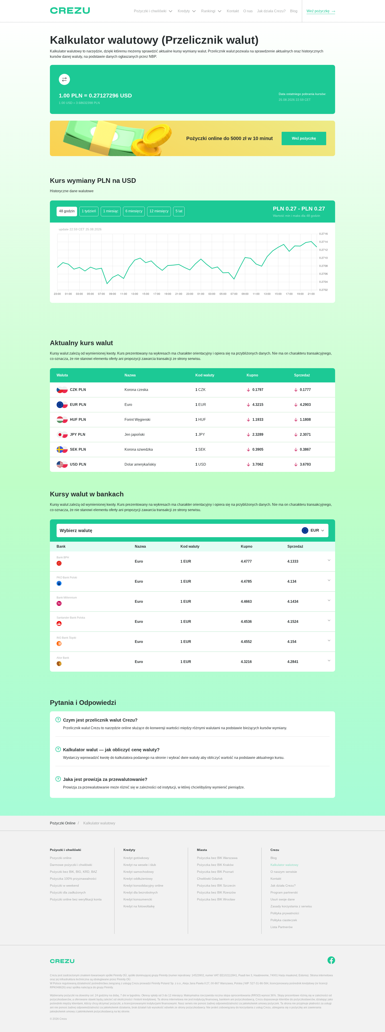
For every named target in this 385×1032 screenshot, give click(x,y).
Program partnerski (284, 892)
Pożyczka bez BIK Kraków (215, 865)
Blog (273, 858)
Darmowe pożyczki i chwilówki (71, 865)
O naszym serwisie (283, 871)
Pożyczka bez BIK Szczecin (216, 885)
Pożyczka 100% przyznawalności (73, 878)
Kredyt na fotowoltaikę (139, 906)
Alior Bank (63, 657)
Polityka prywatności (284, 913)
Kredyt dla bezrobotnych (140, 892)
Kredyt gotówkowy (136, 858)
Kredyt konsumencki (137, 899)
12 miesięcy (158, 211)
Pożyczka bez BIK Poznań (215, 871)
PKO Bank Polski (67, 577)
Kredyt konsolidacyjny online (143, 885)
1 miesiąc (110, 211)
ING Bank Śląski (66, 637)
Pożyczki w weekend (64, 885)
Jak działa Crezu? (283, 885)
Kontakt (275, 878)
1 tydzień (89, 211)
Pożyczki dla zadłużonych (68, 892)
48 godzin (67, 211)
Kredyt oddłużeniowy (138, 878)
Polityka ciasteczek (283, 920)
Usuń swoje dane (282, 899)
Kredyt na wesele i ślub (139, 865)
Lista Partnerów (281, 927)
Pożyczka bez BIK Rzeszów (216, 892)
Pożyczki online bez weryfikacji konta (76, 899)
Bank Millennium (67, 597)
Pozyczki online (61, 858)
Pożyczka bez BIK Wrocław (216, 899)
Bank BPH (63, 557)
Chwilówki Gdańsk (210, 878)
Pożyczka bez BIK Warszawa (217, 858)
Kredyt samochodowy (138, 871)
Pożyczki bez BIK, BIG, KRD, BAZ (73, 871)
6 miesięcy (133, 211)
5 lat (179, 211)
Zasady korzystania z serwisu (291, 906)
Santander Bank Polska (71, 617)
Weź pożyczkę (304, 138)
